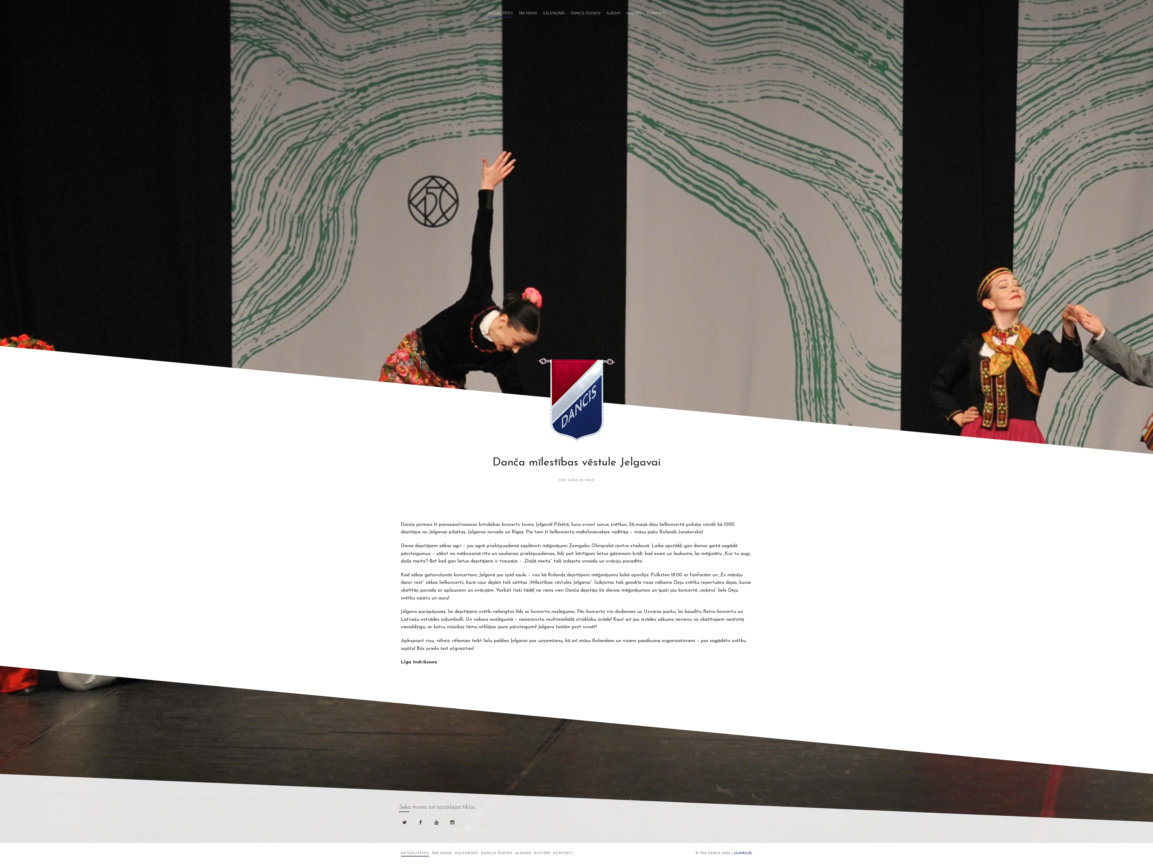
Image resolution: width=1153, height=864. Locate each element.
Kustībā (634, 13)
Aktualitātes (500, 13)
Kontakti (656, 13)
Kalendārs (554, 13)
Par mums (528, 13)
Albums (613, 13)
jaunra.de (743, 853)
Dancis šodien (585, 13)
